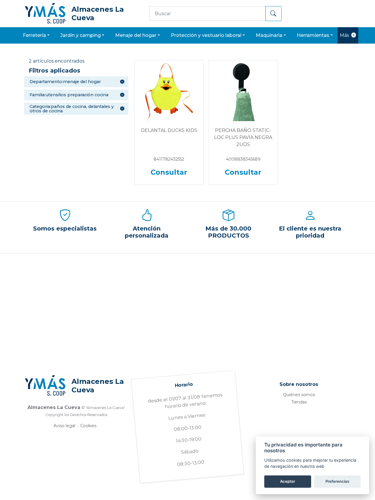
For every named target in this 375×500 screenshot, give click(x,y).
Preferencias (337, 481)
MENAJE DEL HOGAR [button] (135, 35)
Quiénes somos (299, 394)
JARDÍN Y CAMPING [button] (80, 35)
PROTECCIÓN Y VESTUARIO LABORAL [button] (206, 35)
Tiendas (299, 402)
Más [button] (344, 35)
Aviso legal (64, 425)
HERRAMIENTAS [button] (313, 35)
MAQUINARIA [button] (269, 35)
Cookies (88, 425)
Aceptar (287, 481)
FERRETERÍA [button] (34, 35)
